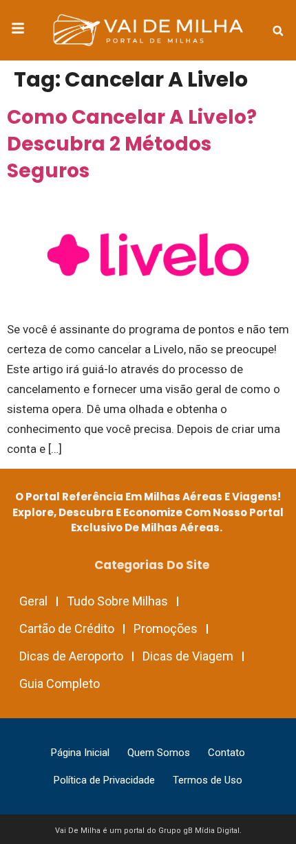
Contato (226, 752)
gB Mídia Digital (211, 830)
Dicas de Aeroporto (71, 656)
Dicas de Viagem (187, 656)
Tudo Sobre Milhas (117, 601)
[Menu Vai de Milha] (17, 30)
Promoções (166, 628)
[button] (278, 30)
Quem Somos (158, 752)
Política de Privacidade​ (104, 780)
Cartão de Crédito (66, 628)
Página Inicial (80, 752)
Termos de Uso (207, 780)
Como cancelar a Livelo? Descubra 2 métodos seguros (132, 144)
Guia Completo (59, 683)
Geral (33, 601)
